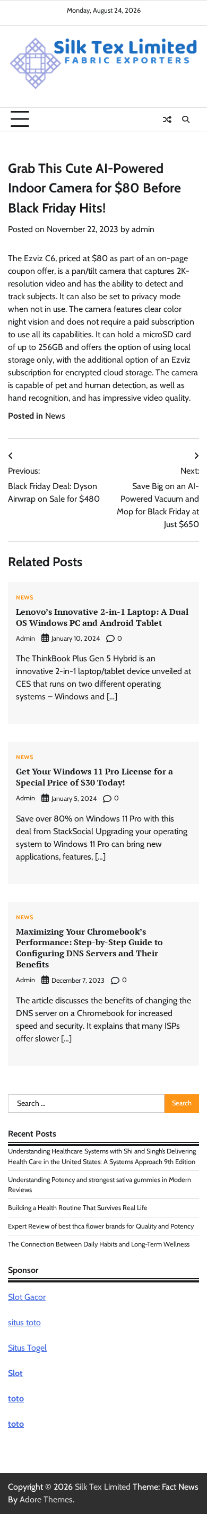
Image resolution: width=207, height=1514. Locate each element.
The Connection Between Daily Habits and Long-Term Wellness (98, 1244)
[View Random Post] (167, 119)
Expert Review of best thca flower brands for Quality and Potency (101, 1226)
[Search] (186, 119)
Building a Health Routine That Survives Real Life (78, 1208)
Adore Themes (46, 1499)
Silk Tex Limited (103, 1487)
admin (143, 229)
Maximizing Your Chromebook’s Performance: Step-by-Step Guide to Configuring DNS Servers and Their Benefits (89, 948)
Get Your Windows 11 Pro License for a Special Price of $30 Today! (94, 776)
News (55, 416)
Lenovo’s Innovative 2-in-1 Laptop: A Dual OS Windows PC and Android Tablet (102, 617)
